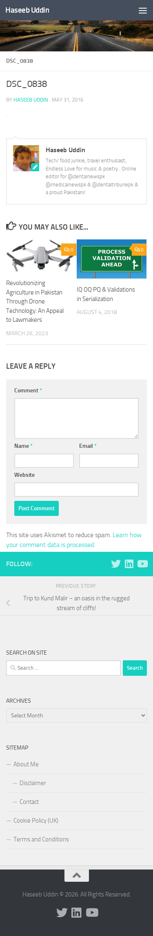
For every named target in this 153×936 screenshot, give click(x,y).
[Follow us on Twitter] (116, 564)
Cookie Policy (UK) (35, 820)
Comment (28, 390)
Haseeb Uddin (27, 10)
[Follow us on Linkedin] (129, 564)
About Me (26, 764)
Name (23, 446)
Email (88, 446)
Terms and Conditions (41, 839)
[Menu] (143, 10)
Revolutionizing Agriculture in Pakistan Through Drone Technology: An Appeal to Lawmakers (35, 301)
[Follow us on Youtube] (142, 564)
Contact (29, 801)
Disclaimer (33, 783)
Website (24, 474)
